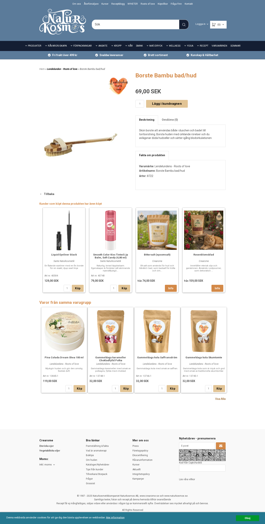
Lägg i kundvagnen (167, 104)
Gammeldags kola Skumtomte (203, 357)
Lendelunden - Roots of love (62, 69)
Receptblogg (118, 4)
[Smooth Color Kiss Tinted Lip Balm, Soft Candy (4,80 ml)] (110, 229)
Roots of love (148, 4)
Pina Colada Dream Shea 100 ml (64, 357)
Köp (77, 288)
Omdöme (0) (170, 119)
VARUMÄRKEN (219, 45)
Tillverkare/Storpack (96, 474)
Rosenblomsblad (203, 254)
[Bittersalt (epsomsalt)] (157, 229)
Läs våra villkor (187, 479)
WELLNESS (174, 45)
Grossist (90, 483)
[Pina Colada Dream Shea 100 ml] (64, 331)
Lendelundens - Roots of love (172, 166)
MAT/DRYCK (155, 45)
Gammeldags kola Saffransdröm (157, 357)
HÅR (130, 45)
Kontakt (189, 4)
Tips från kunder (94, 469)
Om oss (76, 4)
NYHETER (133, 4)
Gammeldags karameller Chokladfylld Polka (110, 359)
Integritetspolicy (141, 474)
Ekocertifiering (140, 455)
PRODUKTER (34, 45)
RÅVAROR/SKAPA (57, 45)
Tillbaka (48, 194)
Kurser (104, 4)
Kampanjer (138, 478)
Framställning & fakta (97, 446)
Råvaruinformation (142, 460)
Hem (42, 69)
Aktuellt (136, 469)
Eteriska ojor (46, 446)
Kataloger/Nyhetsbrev (97, 464)
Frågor (89, 478)
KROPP (117, 45)
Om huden (91, 460)
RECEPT (204, 45)
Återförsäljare (91, 4)
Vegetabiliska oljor (49, 450)
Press (135, 446)
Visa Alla (220, 398)
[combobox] (47, 464)
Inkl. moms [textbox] (45, 464)
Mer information (115, 517)
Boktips (90, 455)
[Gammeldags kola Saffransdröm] (157, 331)
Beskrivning (146, 119)
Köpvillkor (163, 4)
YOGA (190, 45)
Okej (247, 518)
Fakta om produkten (152, 155)
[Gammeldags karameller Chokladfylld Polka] (110, 331)
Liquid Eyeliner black (64, 254)
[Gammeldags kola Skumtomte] (204, 331)
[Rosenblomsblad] (203, 229)
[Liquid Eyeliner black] (64, 229)
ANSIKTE (102, 45)
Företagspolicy (140, 450)
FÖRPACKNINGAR (82, 45)
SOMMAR (235, 45)
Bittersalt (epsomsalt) (157, 254)
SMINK (139, 45)
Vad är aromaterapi (96, 450)
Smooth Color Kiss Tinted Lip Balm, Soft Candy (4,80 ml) (110, 256)
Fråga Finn (176, 4)
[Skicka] (221, 445)
